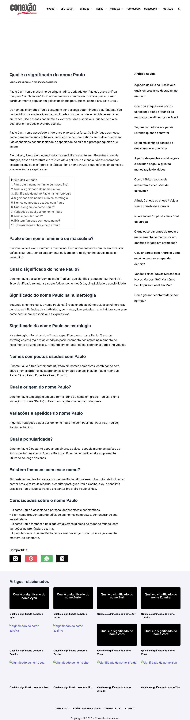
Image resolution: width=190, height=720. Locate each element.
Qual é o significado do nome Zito (72, 687)
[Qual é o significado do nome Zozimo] (73, 635)
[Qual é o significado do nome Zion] (161, 671)
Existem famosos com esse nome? (37, 220)
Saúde (50, 9)
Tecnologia (133, 9)
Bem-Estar (67, 9)
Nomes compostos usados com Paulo (39, 202)
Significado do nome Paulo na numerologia (42, 193)
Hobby (99, 9)
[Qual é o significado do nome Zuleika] (29, 635)
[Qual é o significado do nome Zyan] (29, 598)
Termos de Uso (112, 708)
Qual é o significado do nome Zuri (116, 613)
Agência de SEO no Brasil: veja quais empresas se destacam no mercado (156, 90)
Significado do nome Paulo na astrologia (41, 198)
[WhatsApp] (47, 558)
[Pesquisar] (179, 9)
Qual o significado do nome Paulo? (37, 189)
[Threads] (62, 558)
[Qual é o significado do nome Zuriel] (73, 598)
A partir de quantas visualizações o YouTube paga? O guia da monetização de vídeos (156, 164)
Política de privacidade (87, 708)
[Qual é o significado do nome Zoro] (117, 635)
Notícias (115, 9)
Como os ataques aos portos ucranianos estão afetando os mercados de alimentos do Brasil (156, 111)
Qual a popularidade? (28, 216)
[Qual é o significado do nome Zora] (161, 635)
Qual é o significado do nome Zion (160, 687)
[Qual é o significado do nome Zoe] (29, 671)
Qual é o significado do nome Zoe (29, 687)
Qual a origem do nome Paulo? (34, 207)
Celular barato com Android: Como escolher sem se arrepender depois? (157, 258)
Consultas (150, 9)
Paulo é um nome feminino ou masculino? (41, 184)
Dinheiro (85, 9)
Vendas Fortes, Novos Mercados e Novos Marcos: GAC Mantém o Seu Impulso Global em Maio (157, 279)
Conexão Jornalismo (107, 718)
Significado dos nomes (45, 82)
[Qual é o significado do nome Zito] (73, 671)
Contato (168, 9)
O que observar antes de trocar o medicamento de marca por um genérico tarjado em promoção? (156, 237)
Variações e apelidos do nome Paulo (38, 211)
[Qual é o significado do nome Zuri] (117, 598)
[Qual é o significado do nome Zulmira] (161, 598)
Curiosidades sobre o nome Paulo (38, 225)
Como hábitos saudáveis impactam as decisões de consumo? (151, 185)
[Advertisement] (95, 40)
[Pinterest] (31, 558)
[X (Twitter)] (15, 558)
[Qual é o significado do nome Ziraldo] (117, 671)
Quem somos (62, 708)
